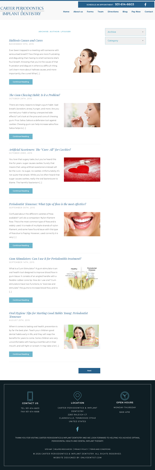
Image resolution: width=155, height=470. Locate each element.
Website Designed (64, 458)
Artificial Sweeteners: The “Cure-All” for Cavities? (40, 149)
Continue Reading (21, 82)
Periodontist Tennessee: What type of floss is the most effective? (47, 204)
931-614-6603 (124, 4)
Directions (113, 12)
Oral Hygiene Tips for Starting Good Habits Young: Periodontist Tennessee (48, 314)
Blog (125, 12)
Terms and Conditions (100, 449)
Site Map (48, 449)
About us (78, 12)
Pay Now (136, 12)
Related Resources (63, 449)
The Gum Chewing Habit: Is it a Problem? (34, 95)
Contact (149, 12)
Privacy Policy (81, 449)
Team (101, 12)
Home (66, 12)
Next (89, 371)
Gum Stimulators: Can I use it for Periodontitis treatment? (45, 258)
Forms (90, 12)
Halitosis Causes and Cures (26, 40)
